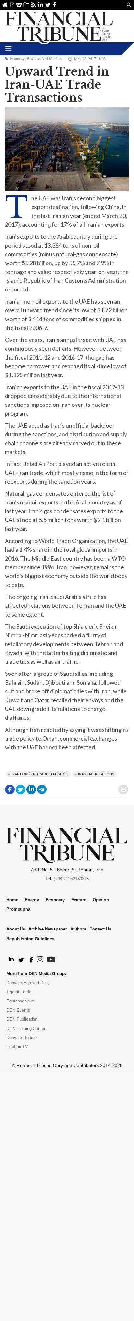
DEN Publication (22, 1019)
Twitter (48, 5)
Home (5, 5)
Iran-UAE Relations (96, 774)
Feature (78, 899)
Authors (78, 929)
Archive (26, 5)
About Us (12, 5)
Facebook (55, 5)
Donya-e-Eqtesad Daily (28, 982)
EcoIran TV (17, 1046)
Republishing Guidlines (30, 938)
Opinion (101, 899)
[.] (11, 959)
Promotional (19, 909)
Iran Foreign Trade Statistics (39, 774)
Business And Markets (44, 58)
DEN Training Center (26, 1028)
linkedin (40, 5)
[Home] (59, 26)
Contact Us (19, 5)
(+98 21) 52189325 (71, 878)
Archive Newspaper (47, 929)
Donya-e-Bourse (22, 1037)
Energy (32, 899)
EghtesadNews (21, 1001)
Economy (17, 58)
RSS (33, 5)
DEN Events (18, 1010)
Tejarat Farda (19, 991)
